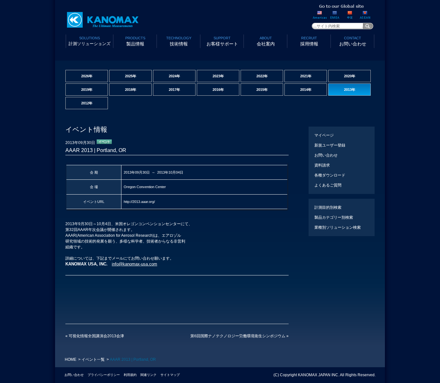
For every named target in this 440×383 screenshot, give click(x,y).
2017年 (174, 89)
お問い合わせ (352, 41)
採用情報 (309, 41)
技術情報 (178, 41)
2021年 (305, 76)
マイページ (324, 135)
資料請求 (322, 165)
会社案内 (266, 41)
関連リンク (148, 375)
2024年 (174, 76)
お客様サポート (222, 41)
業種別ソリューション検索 (337, 227)
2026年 (86, 76)
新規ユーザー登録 (329, 145)
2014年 (305, 89)
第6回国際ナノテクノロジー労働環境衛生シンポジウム (239, 336)
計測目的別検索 (327, 207)
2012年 (86, 103)
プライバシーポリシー (104, 375)
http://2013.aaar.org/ (139, 202)
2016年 (218, 89)
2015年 (262, 89)
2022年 (262, 76)
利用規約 (130, 375)
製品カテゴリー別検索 (333, 217)
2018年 (130, 89)
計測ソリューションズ (89, 41)
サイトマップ (170, 375)
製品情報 (135, 41)
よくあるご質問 (327, 185)
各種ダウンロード (329, 175)
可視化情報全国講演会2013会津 (94, 336)
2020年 (349, 76)
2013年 (349, 89)
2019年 (86, 89)
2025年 (130, 76)
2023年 (218, 76)
